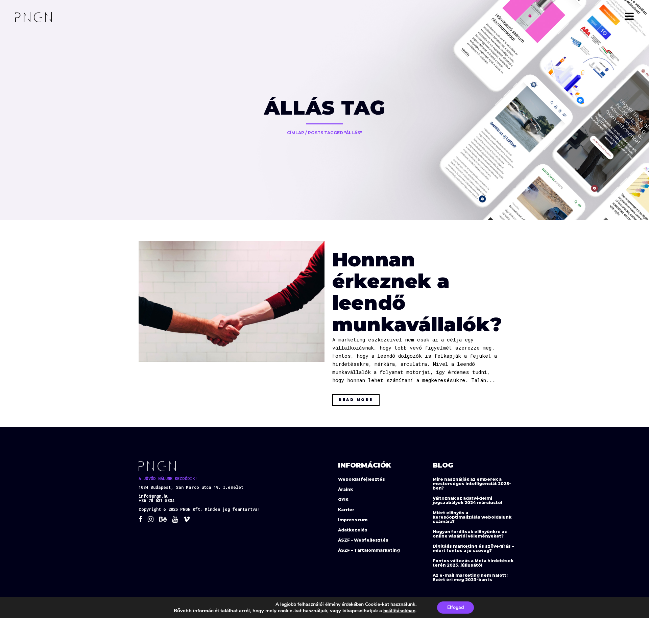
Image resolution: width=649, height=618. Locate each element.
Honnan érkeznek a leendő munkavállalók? (417, 291)
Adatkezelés (352, 530)
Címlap (295, 132)
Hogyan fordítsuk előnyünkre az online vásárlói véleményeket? (470, 533)
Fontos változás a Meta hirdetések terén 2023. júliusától (473, 562)
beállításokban (399, 611)
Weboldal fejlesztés (361, 479)
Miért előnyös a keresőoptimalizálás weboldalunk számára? (472, 517)
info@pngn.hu (153, 496)
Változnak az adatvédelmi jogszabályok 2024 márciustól (467, 500)
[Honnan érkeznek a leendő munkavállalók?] (231, 301)
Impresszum (352, 520)
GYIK (343, 499)
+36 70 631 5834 (156, 500)
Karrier (346, 509)
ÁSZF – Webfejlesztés (363, 540)
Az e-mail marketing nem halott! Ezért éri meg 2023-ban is (470, 577)
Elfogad (455, 607)
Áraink (345, 489)
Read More (356, 400)
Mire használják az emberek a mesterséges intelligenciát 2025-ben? (472, 483)
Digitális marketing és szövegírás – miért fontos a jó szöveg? (473, 548)
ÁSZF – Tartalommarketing (369, 550)
